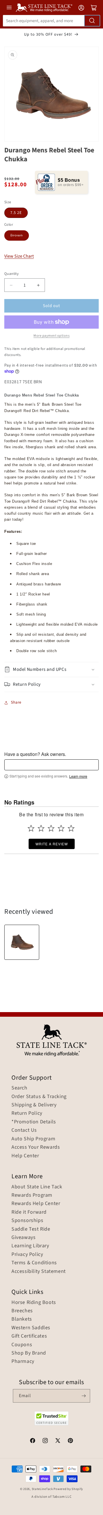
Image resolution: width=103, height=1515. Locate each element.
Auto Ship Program (33, 1138)
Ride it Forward (29, 1212)
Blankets (21, 1319)
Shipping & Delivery (33, 1105)
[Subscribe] (83, 1396)
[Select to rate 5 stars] (71, 828)
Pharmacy (22, 1361)
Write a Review (51, 843)
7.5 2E (16, 213)
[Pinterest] (70, 1441)
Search (19, 1088)
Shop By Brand (28, 1353)
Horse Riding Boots (33, 1302)
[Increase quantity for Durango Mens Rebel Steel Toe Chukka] (38, 285)
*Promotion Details (33, 1121)
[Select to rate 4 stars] (61, 828)
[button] (51, 669)
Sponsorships (27, 1220)
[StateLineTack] (44, 7)
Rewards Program (31, 1195)
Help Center (25, 1155)
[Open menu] (9, 7)
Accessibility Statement (38, 1271)
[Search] (92, 20)
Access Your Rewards (35, 1147)
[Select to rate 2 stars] (41, 828)
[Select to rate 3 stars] (51, 828)
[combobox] (51, 20)
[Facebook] (32, 1441)
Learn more (78, 776)
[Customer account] (81, 8)
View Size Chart (19, 256)
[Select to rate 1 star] (31, 828)
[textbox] (51, 764)
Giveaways (23, 1237)
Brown (16, 235)
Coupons (21, 1344)
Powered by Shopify (68, 1489)
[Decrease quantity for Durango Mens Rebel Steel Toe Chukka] (11, 285)
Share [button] (16, 702)
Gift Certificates (29, 1336)
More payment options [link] (51, 335)
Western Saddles (30, 1327)
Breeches (22, 1310)
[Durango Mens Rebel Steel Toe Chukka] (21, 942)
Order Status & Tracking (39, 1096)
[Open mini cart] (94, 8)
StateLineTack (42, 1489)
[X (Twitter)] (58, 1441)
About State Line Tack (36, 1186)
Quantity (11, 273)
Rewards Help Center (35, 1203)
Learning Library (30, 1245)
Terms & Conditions (34, 1262)
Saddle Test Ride (30, 1229)
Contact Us (24, 1130)
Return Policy (26, 1113)
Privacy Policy (27, 1254)
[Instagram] (45, 1441)
